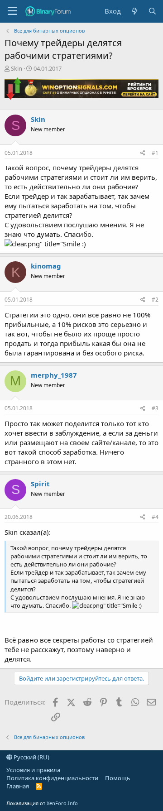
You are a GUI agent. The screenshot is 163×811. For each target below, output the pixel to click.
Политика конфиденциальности (52, 778)
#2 (155, 299)
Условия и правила (33, 770)
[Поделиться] (143, 153)
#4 (155, 517)
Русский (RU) (30, 757)
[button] (12, 11)
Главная (17, 786)
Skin (16, 68)
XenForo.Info (62, 803)
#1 (155, 153)
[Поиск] (152, 11)
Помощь (117, 778)
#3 (155, 408)
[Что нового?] (134, 11)
